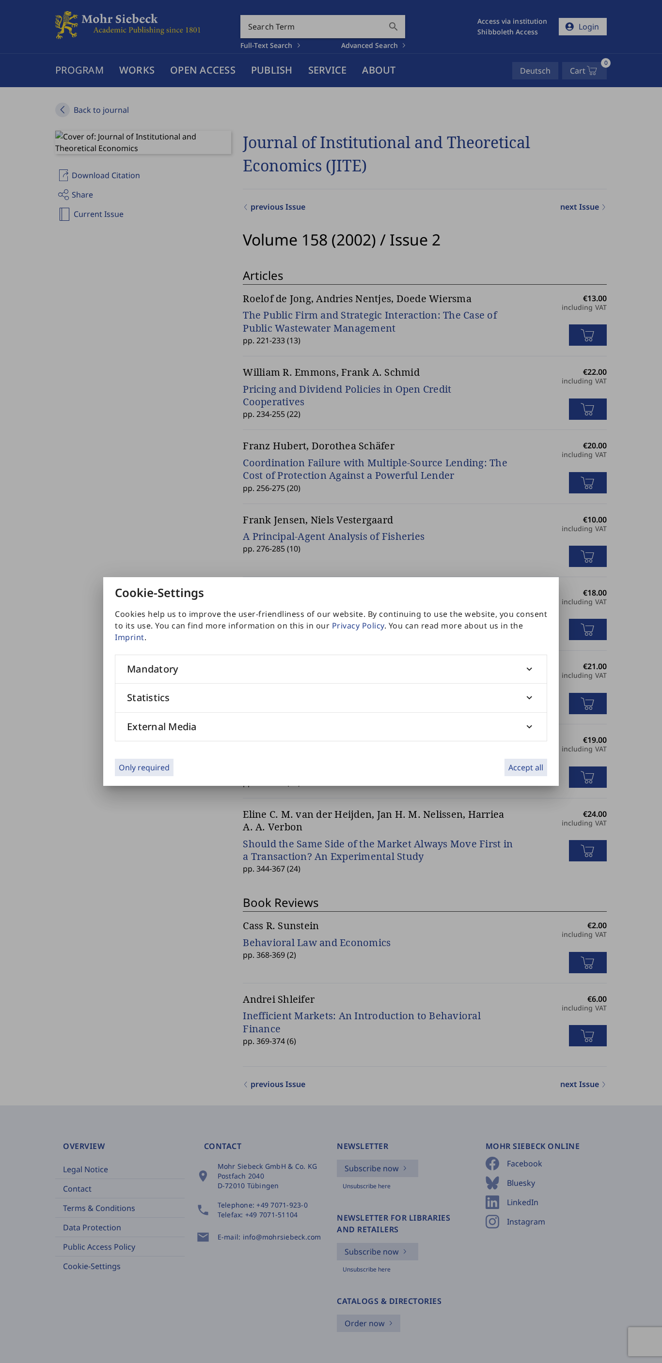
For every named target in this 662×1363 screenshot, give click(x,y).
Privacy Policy (358, 625)
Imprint (129, 637)
